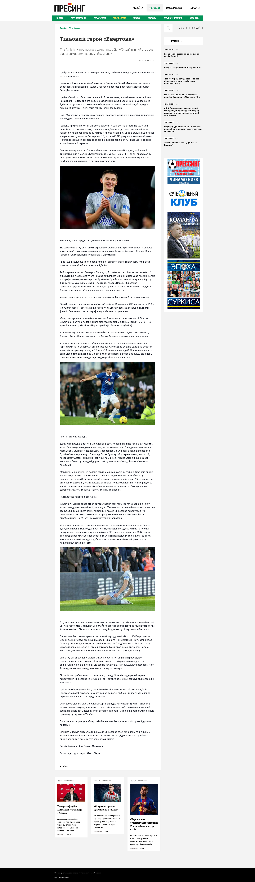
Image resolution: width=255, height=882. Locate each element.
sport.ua (63, 766)
